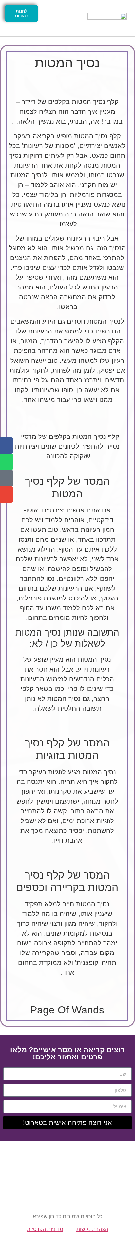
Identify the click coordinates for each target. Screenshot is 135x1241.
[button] (61, 18)
